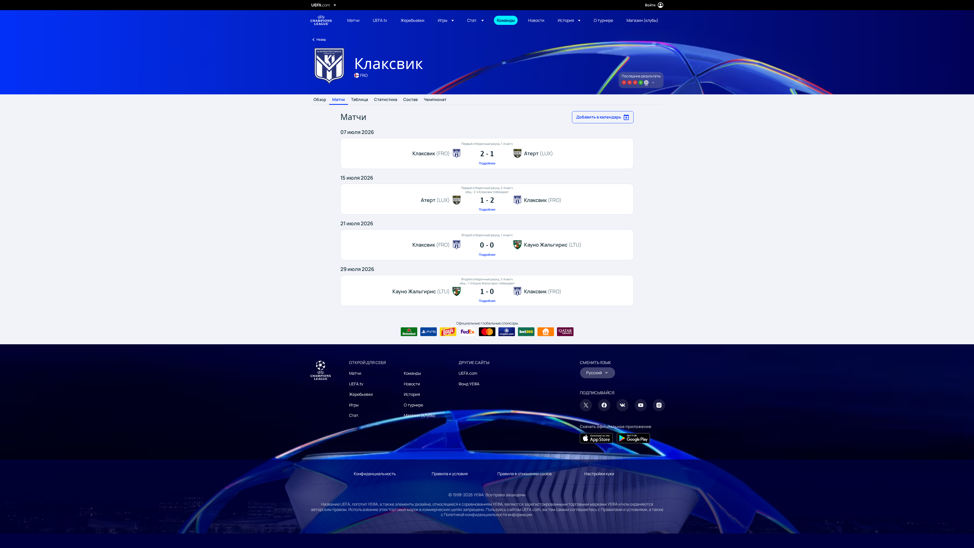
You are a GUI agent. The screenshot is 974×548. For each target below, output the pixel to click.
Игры (354, 405)
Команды (412, 373)
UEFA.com (468, 373)
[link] (353, 20)
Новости (412, 384)
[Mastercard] (487, 331)
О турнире (413, 405)
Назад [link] (321, 39)
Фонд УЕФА (469, 384)
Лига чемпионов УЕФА (321, 20)
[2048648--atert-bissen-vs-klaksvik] (487, 199)
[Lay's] (448, 331)
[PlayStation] (428, 331)
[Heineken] (409, 331)
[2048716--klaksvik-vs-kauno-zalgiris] (487, 244)
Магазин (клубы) (420, 415)
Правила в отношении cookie (524, 473)
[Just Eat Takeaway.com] (545, 331)
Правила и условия (450, 473)
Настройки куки (599, 473)
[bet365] (526, 331)
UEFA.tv (356, 384)
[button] (445, 20)
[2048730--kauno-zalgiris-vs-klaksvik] (487, 290)
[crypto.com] (506, 331)
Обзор (320, 99)
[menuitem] (353, 20)
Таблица (359, 99)
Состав (410, 99)
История (412, 394)
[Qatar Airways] (565, 331)
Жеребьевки (361, 394)
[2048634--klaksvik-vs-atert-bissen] (487, 153)
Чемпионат (435, 99)
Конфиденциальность (375, 473)
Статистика (385, 99)
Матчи (338, 99)
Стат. (354, 415)
